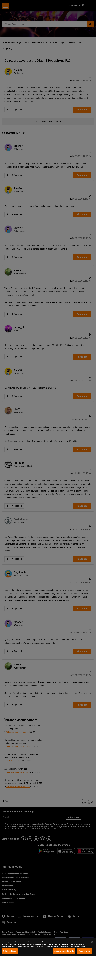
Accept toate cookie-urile (64, 951)
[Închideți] (92, 942)
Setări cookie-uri (9, 951)
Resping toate (84, 951)
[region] (48, 947)
